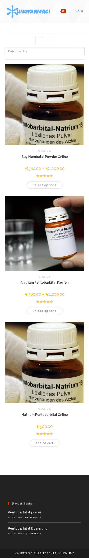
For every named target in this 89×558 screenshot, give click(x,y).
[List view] (49, 40)
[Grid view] (39, 40)
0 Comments (33, 517)
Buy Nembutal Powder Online (44, 157)
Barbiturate (44, 151)
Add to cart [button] (45, 443)
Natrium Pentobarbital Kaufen (44, 282)
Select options (44, 185)
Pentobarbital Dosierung (28, 528)
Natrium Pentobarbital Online (44, 415)
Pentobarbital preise (25, 512)
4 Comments (33, 533)
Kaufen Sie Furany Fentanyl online (44, 553)
